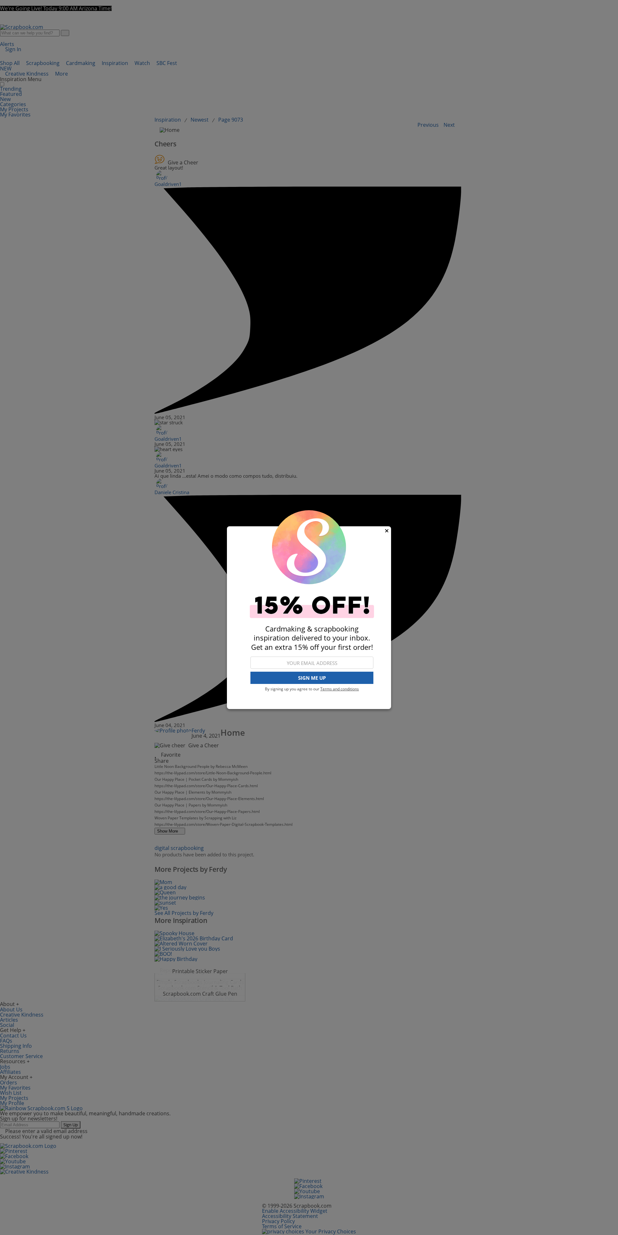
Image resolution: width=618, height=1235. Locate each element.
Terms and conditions (339, 689)
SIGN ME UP (312, 678)
